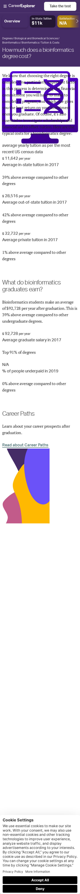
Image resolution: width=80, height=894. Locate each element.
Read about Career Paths (25, 445)
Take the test (60, 6)
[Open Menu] (24, 6)
